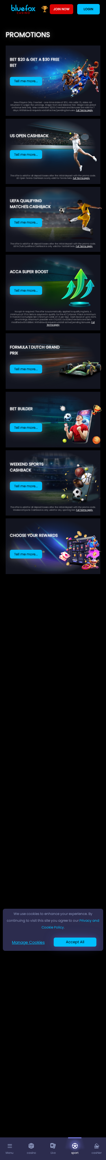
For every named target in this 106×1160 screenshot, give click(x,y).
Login (88, 9)
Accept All (75, 942)
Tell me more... (26, 81)
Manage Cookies (28, 942)
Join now (61, 9)
